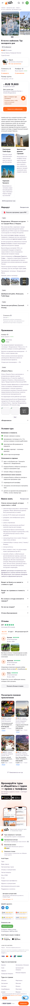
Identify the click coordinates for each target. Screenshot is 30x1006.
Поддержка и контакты (8, 889)
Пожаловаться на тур (16, 772)
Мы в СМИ (4, 875)
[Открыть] (28, 294)
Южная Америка (21, 972)
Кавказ (8, 53)
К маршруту (5, 73)
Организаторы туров (7, 867)
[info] (28, 841)
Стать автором (7, 899)
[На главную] (9, 3)
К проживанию (19, 73)
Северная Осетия (15, 53)
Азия (2, 968)
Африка (3, 970)
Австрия (3, 986)
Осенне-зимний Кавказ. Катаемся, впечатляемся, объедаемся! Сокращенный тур (6, 758)
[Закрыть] (28, 221)
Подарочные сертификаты (9, 880)
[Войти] (23, 3)
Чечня (3, 53)
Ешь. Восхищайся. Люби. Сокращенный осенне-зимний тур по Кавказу (22, 758)
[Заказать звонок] (27, 2)
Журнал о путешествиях (8, 883)
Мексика (18, 983)
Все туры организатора (15, 63)
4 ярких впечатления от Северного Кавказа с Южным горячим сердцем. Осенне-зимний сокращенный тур (22, 725)
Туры (2, 861)
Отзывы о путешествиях (8, 869)
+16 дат (18, 732)
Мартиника (19, 980)
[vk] (2, 907)
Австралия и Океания (22, 965)
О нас (3, 878)
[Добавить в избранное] (12, 702)
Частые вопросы (6, 872)
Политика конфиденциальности (13, 947)
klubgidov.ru (4, 952)
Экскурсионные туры (9, 201)
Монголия (19, 989)
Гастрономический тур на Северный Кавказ (7, 723)
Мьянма (18, 992)
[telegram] (7, 907)
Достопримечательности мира (10, 886)
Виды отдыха (5, 864)
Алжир (3, 992)
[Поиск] (19, 3)
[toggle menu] (2, 3)
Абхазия (3, 980)
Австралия (4, 983)
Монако (18, 986)
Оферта (3, 947)
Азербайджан (5, 989)
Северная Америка (7, 973)
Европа (3, 965)
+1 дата (3, 730)
